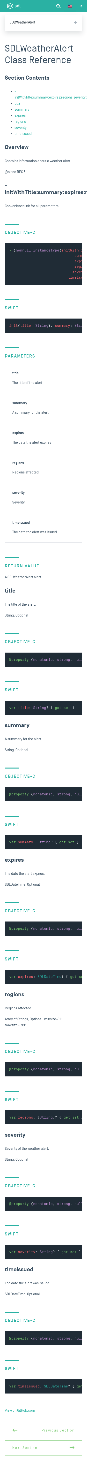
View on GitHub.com (20, 1411)
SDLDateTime (49, 977)
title (17, 103)
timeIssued (23, 134)
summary (21, 109)
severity (20, 128)
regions (20, 122)
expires (20, 116)
